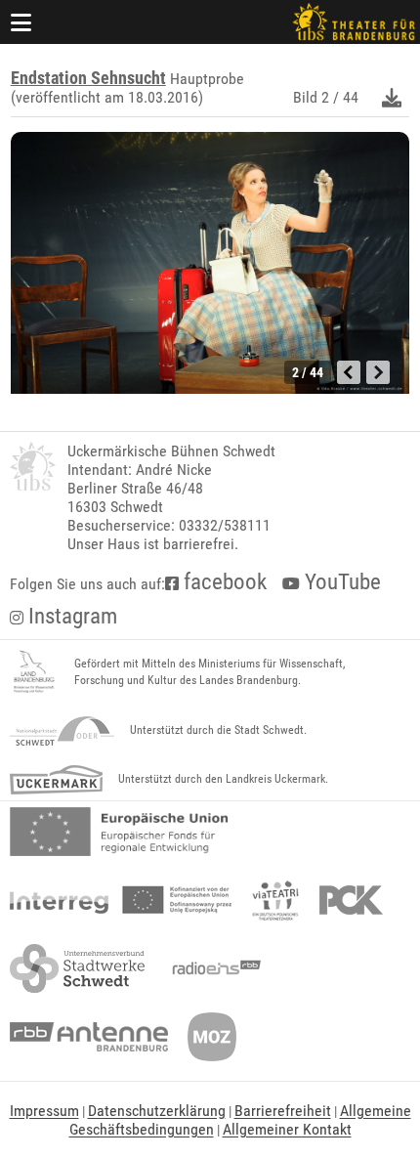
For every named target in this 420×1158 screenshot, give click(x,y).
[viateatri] (275, 900)
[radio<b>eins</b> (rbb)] (212, 968)
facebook (223, 582)
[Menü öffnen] (21, 22)
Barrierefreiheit (282, 1110)
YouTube (340, 582)
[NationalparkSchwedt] (62, 731)
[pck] (351, 900)
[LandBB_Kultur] (34, 672)
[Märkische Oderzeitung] (212, 1036)
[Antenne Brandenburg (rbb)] (89, 1036)
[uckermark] (56, 779)
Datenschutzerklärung (157, 1110)
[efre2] (119, 831)
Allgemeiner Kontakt (287, 1129)
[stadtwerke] (77, 968)
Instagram (70, 616)
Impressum (44, 1110)
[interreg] (120, 900)
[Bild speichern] (391, 97)
